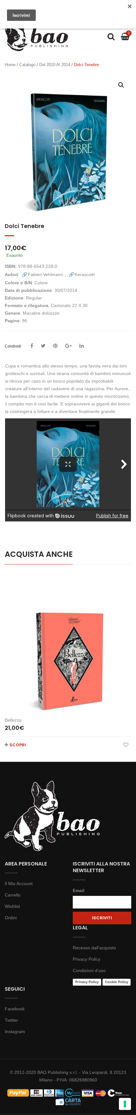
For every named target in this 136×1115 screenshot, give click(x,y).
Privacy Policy (86, 959)
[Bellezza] (68, 643)
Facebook (15, 1008)
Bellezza (13, 720)
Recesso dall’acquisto (94, 947)
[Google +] (68, 346)
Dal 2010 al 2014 (54, 64)
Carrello (13, 894)
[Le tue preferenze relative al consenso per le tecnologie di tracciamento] (125, 1104)
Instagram (15, 1031)
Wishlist (12, 906)
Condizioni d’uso (89, 970)
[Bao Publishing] (36, 36)
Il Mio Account (19, 883)
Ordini (11, 917)
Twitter (11, 1020)
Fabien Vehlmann (45, 274)
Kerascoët (85, 274)
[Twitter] (43, 346)
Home (10, 64)
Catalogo (27, 64)
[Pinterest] (55, 346)
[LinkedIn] (81, 346)
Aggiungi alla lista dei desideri (125, 744)
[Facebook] (31, 346)
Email (78, 890)
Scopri (17, 745)
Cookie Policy (116, 982)
